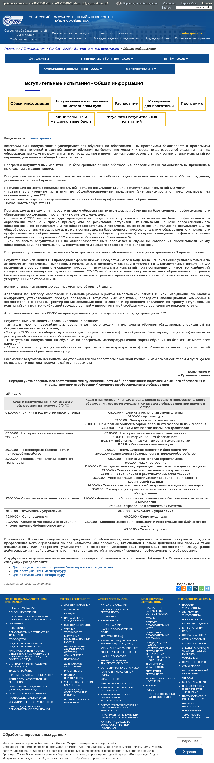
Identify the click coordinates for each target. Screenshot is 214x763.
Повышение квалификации (70, 33)
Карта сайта (188, 3)
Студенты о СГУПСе (194, 662)
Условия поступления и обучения (160, 680)
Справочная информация (192, 38)
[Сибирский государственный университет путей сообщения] (13, 20)
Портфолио (71, 659)
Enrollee (207, 3)
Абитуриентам (192, 33)
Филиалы (169, 3)
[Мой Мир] (189, 588)
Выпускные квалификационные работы (77, 639)
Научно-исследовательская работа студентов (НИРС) (119, 642)
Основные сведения (22, 612)
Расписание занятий (78, 625)
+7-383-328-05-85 (39, 3)
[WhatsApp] (201, 588)
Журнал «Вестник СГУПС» (116, 683)
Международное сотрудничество (116, 38)
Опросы (187, 677)
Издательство (110, 679)
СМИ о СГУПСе (191, 666)
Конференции (109, 620)
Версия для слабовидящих (140, 3)
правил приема (38, 138)
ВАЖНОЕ (151, 685)
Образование (17, 628)
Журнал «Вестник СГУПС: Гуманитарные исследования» (116, 697)
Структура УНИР (111, 625)
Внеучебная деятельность (155, 672)
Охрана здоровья (193, 639)
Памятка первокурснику (74, 676)
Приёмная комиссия (15, 3)
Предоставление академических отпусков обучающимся (75, 650)
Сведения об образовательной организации (26, 600)
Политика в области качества (28, 693)
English (166, 7)
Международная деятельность (152, 600)
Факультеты (71, 609)
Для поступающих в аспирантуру (39, 575)
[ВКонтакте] (178, 588)
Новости (151, 690)
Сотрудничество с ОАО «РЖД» (120, 667)
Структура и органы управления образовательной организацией (30, 618)
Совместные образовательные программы (157, 635)
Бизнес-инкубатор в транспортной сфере (114, 662)
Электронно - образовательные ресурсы (75, 692)
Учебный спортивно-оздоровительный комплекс (196, 651)
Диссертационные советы (118, 652)
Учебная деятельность (25, 39)
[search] (194, 7)
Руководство (17, 639)
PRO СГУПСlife (73, 671)
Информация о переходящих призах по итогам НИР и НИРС (120, 716)
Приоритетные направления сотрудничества (156, 611)
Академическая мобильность (155, 665)
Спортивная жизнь (194, 643)
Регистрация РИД (112, 636)
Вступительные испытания (96, 49)
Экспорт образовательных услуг (157, 625)
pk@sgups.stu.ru (92, 3)
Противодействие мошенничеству (194, 697)
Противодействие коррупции (28, 698)
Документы (16, 623)
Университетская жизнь (116, 33)
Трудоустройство (157, 38)
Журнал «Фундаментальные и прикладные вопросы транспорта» (119, 707)
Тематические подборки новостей (195, 716)
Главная (10, 49)
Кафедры (69, 613)
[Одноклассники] (183, 588)
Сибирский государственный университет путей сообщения (71, 18)
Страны (150, 618)
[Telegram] (207, 588)
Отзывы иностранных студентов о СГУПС (160, 695)
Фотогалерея (190, 658)
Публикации (108, 616)
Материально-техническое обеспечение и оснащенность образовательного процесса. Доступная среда (29, 655)
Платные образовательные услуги (31, 675)
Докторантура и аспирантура (119, 648)
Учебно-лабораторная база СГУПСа (78, 683)
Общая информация (22, 608)
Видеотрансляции (194, 682)
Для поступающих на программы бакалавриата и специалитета (63, 567)
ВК (106, 3)
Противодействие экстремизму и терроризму (194, 689)
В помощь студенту (195, 623)
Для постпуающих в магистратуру (39, 571)
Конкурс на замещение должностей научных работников (115, 725)
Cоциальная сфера (194, 635)
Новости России (193, 619)
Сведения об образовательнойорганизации (25, 32)
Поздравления (191, 710)
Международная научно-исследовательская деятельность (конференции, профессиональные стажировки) (159, 651)
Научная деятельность (70, 38)
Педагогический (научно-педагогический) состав (25, 645)
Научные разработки (114, 656)
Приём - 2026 (59, 49)
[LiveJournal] (195, 588)
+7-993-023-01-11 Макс (66, 3)
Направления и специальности (74, 619)
